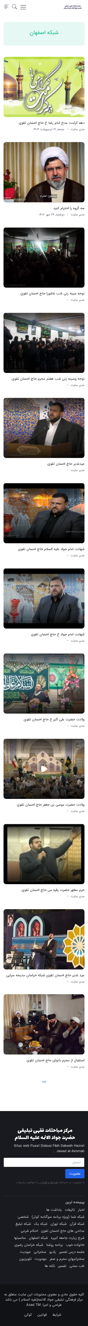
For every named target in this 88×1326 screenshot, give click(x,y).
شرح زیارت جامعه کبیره (67, 1238)
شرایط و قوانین (48, 1182)
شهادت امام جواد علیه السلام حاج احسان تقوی (51, 549)
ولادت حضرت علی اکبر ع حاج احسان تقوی (54, 719)
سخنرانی (40, 1252)
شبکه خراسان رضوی (28, 1245)
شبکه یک (40, 1224)
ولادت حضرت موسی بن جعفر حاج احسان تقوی (50, 805)
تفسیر (62, 1266)
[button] (14, 7)
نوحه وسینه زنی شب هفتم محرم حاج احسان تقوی (48, 379)
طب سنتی (76, 1266)
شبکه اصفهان (38, 1238)
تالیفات (70, 1210)
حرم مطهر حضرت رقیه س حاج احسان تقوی (53, 890)
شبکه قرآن (77, 1224)
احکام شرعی (29, 1231)
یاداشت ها (54, 1210)
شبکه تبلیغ (23, 1224)
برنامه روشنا (54, 1245)
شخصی (23, 1217)
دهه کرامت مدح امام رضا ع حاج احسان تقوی (51, 123)
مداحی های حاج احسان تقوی (62, 1231)
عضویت (74, 1173)
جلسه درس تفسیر (71, 1252)
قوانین (42, 1315)
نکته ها (50, 1266)
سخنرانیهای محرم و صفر (67, 1259)
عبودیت (25, 1252)
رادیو (52, 1252)
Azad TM (33, 1305)
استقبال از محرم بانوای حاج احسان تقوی (55, 1060)
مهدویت (41, 1259)
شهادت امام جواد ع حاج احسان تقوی (57, 634)
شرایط (56, 1315)
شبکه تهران (58, 1224)
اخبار (81, 1210)
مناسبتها (20, 1238)
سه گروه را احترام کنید (68, 208)
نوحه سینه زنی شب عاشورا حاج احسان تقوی (52, 293)
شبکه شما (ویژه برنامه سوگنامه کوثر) (58, 1217)
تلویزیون (25, 1259)
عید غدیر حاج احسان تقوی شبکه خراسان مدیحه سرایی (45, 975)
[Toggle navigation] (23, 7)
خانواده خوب (75, 1245)
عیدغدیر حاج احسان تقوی (65, 464)
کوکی (28, 1315)
